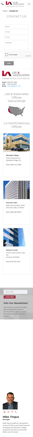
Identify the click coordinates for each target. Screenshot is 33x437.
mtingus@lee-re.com (14, 86)
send (9, 63)
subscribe (9, 297)
